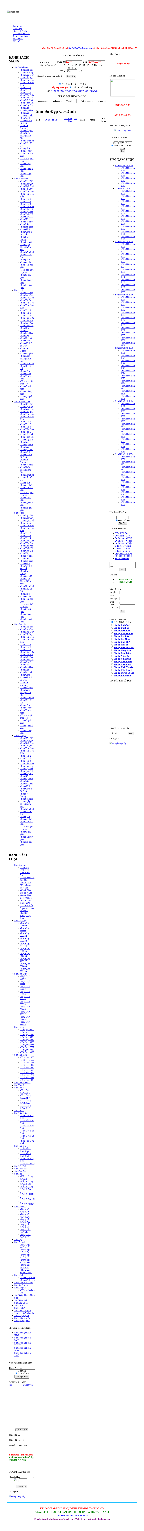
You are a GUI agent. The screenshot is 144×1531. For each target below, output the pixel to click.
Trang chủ (17, 26)
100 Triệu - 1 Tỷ (122, 536)
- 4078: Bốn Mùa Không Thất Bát (25, 885)
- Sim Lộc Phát (26, 100)
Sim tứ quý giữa (21, 1315)
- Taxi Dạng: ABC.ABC (25, 1091)
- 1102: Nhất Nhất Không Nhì (25, 872)
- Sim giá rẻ (25, 148)
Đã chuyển (28, 1385)
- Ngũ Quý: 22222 (25, 987)
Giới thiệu (17, 28)
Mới (10, 1385)
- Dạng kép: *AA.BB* (25, 1235)
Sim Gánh (18, 1275)
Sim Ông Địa (20, 1171)
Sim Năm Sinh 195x (124, 454)
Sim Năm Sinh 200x (124, 188)
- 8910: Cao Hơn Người (25, 901)
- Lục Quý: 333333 (25, 939)
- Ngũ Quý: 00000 (25, 977)
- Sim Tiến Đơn (27, 95)
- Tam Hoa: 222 (27, 1062)
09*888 (60, 91)
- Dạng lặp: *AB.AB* (25, 1266)
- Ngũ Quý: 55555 (25, 1002)
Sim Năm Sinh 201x (124, 165)
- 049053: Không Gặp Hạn (25, 915)
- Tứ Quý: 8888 (27, 1050)
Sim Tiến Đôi (20, 1146)
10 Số (48, 120)
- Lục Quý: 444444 (25, 944)
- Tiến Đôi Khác (27, 1163)
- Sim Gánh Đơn (27, 1277)
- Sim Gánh (25, 118)
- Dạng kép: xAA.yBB (25, 1230)
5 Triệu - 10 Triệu (123, 546)
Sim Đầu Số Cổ (21, 1303)
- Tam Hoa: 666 (27, 1072)
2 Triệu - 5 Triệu (122, 548)
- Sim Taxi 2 (25, 87)
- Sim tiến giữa (26, 130)
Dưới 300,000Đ (122, 558)
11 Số (54, 120)
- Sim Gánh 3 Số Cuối (26, 121)
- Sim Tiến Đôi (26, 97)
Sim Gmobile (20, 624)
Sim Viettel (19, 290)
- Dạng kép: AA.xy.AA (25, 1220)
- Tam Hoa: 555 (27, 1070)
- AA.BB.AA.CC (27, 1197)
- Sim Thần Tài (26, 103)
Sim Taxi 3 (19, 1087)
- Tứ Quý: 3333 (27, 1037)
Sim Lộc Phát (20, 1166)
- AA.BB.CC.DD (27, 1192)
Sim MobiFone (21, 67)
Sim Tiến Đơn (20, 1113)
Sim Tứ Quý (20, 1027)
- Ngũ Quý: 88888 (25, 1018)
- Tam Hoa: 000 (27, 1057)
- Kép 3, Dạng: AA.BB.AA (26, 1187)
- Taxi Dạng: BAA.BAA (25, 1106)
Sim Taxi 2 (19, 1085)
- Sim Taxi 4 (25, 92)
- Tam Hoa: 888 (27, 1077)
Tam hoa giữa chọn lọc (24, 1313)
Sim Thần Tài (20, 1168)
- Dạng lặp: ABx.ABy (25, 1250)
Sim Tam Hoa (20, 1055)
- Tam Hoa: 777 (27, 1075)
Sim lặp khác (20, 1242)
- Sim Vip (24, 867)
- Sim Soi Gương (24, 126)
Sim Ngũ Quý (20, 974)
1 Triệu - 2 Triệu (122, 551)
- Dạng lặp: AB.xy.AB (25, 1261)
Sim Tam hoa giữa (22, 1310)
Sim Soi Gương (21, 1285)
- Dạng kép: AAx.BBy (25, 1225)
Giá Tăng (68, 118)
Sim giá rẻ (18, 1305)
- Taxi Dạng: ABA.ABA (25, 1096)
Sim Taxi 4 (19, 1110)
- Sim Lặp (24, 113)
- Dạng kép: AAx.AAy (25, 1210)
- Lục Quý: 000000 (25, 924)
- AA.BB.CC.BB (27, 1202)
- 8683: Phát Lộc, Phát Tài (26, 896)
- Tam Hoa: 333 (27, 1065)
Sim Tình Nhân (20, 31)
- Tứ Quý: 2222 (27, 1034)
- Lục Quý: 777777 (25, 959)
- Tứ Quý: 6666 (27, 1044)
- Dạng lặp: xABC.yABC (26, 1271)
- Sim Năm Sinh (27, 141)
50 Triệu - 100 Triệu (124, 538)
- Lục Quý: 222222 (25, 934)
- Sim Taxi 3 (25, 90)
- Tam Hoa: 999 (27, 1080)
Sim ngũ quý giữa (22, 1318)
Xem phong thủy (20, 36)
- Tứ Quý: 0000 (27, 1029)
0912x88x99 (78, 91)
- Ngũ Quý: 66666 (25, 1007)
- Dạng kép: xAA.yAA (25, 1215)
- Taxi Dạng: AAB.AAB (25, 1101)
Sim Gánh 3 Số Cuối (23, 1282)
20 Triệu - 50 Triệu (123, 541)
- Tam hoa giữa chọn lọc (26, 159)
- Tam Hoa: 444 (27, 1067)
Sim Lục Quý (20, 920)
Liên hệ (16, 41)
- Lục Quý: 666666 (25, 954)
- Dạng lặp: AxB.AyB (25, 1256)
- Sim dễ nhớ (25, 151)
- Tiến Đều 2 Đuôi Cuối (25, 1149)
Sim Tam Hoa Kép (22, 1082)
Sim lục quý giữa (22, 1320)
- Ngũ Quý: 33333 (25, 992)
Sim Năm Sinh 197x (124, 348)
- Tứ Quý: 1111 (27, 1032)
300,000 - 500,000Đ (124, 556)
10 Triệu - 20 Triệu (123, 543)
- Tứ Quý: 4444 (27, 1039)
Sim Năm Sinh (20, 1300)
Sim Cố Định (20, 735)
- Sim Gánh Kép (27, 1280)
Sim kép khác (20, 1206)
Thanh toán (18, 38)
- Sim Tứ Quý (26, 77)
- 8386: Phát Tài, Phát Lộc (26, 891)
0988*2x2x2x (91, 91)
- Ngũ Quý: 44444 (25, 997)
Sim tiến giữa (20, 1287)
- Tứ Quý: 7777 (27, 1047)
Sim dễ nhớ (19, 1308)
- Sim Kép (24, 108)
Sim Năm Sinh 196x (124, 401)
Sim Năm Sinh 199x (124, 241)
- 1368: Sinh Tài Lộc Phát (27, 878)
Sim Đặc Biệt (20, 865)
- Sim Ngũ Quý (27, 75)
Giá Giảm (72, 119)
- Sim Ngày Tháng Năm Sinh (25, 135)
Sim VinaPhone (21, 178)
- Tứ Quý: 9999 (27, 1052)
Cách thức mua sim (21, 33)
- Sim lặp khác (26, 115)
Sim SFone (19, 513)
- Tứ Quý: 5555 (27, 1042)
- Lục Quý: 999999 (25, 970)
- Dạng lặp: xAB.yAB (25, 1245)
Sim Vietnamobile (22, 401)
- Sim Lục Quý (26, 72)
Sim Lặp (18, 1239)
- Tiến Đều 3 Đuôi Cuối (25, 1154)
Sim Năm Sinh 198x (124, 294)
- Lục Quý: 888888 (25, 964)
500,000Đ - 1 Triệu (123, 553)
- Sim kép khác (26, 110)
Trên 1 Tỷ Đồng (122, 533)
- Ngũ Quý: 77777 (25, 1013)
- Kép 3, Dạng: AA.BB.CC (26, 1182)
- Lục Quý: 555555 (25, 949)
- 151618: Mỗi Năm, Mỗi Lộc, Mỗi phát (27, 908)
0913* (68, 91)
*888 (53, 91)
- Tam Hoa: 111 (27, 1060)
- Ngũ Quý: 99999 (25, 1023)
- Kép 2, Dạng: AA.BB (26, 1177)
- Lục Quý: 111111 (25, 929)
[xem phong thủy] (17, 1496)
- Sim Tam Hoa (27, 80)
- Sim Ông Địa (26, 105)
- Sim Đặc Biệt (26, 70)
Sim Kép (18, 1174)
